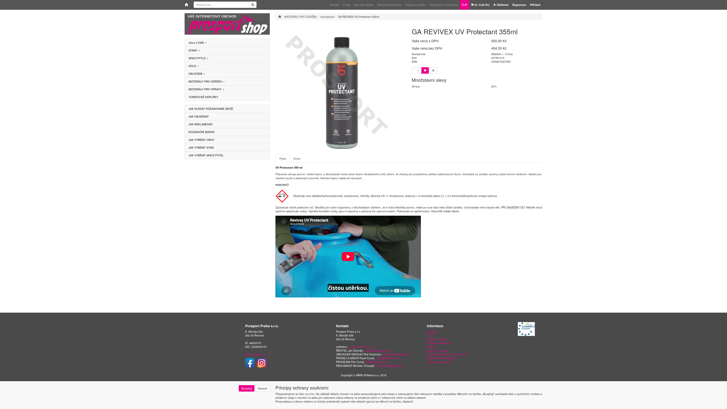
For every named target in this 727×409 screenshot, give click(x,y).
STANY (193, 50)
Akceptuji (246, 388)
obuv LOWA (197, 42)
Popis (282, 158)
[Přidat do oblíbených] (433, 70)
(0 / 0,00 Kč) (482, 5)
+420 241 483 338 (359, 347)
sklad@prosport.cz (376, 362)
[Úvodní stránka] (279, 17)
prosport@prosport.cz (377, 350)
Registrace (519, 5)
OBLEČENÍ (196, 74)
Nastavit (262, 388)
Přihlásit (535, 5)
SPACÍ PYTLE (197, 58)
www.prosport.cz (255, 354)
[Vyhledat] (253, 5)
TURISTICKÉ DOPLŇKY (203, 97)
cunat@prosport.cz (387, 358)
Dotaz (296, 158)
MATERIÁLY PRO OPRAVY (205, 89)
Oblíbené (502, 5)
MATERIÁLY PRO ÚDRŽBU (206, 81)
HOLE (193, 66)
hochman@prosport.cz (396, 354)
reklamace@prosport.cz (390, 366)
